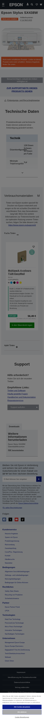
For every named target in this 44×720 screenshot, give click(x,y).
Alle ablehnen (21, 712)
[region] (22, 706)
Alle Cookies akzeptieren (22, 707)
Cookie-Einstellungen (22, 717)
